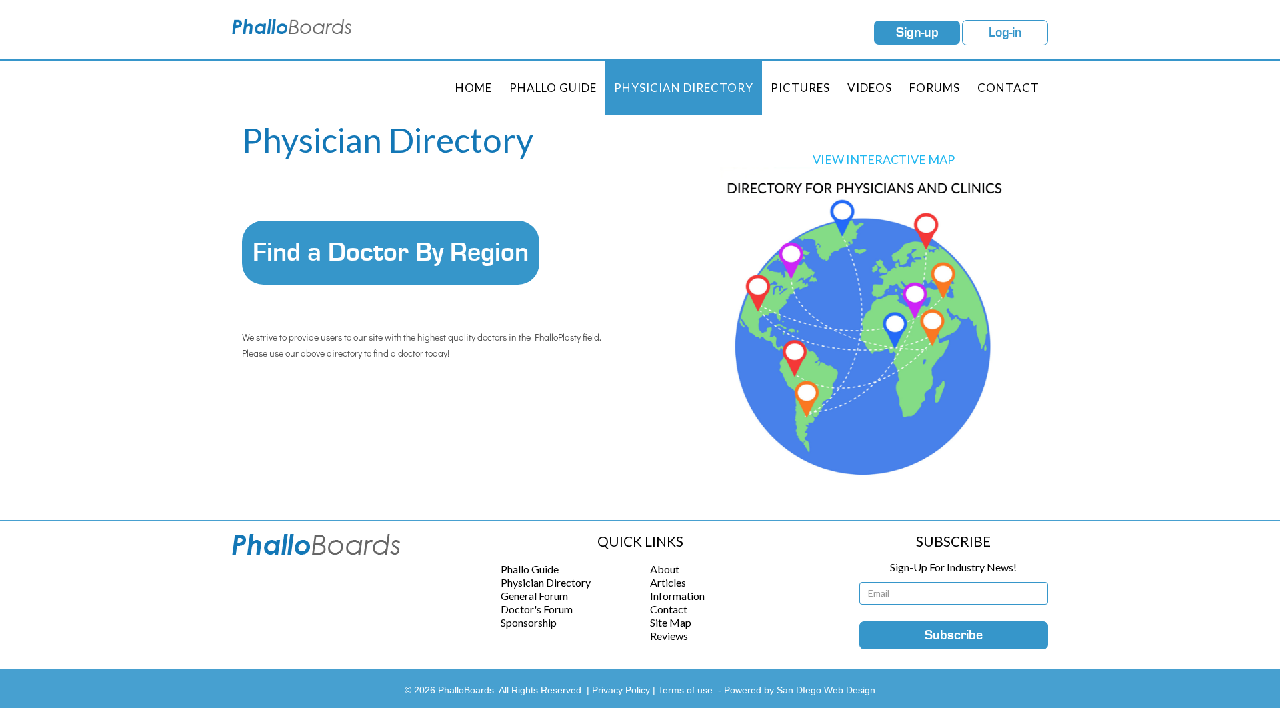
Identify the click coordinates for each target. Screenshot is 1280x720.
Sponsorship (529, 622)
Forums (934, 88)
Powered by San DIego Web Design (799, 690)
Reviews (669, 635)
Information (677, 595)
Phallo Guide (530, 569)
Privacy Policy (622, 690)
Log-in (1005, 32)
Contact (1008, 88)
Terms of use (685, 690)
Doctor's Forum (537, 609)
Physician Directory (683, 88)
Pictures (800, 88)
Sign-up (917, 32)
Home (473, 88)
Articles (668, 582)
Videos (869, 88)
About (664, 569)
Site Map (670, 622)
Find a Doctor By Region (391, 252)
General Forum (534, 595)
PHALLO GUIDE (553, 88)
